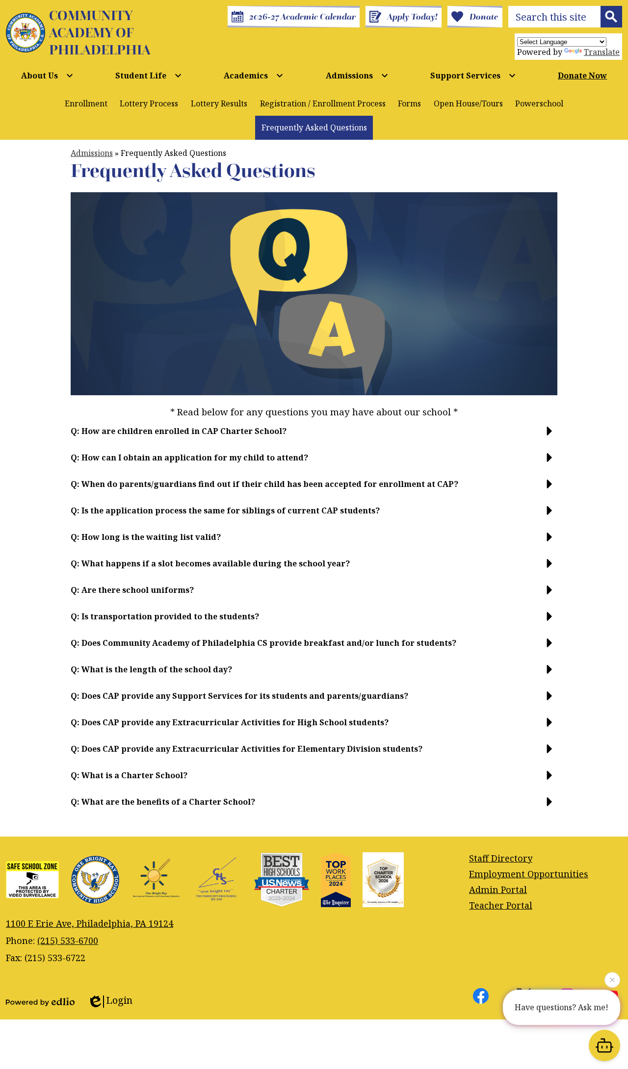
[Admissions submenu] (357, 75)
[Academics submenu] (254, 75)
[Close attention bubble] (612, 978)
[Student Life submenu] (148, 75)
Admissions (92, 153)
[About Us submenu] (47, 75)
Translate (602, 52)
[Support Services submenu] (473, 75)
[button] (314, 435)
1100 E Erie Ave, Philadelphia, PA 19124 (89, 923)
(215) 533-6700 (67, 940)
